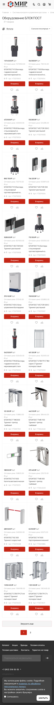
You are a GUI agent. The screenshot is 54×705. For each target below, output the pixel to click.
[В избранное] (11, 89)
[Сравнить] (17, 89)
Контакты (25, 650)
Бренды (24, 645)
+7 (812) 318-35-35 (10, 669)
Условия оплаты (37, 645)
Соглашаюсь (13, 696)
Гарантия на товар (40, 650)
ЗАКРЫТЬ (43, 698)
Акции (15, 645)
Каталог (5, 645)
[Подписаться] (47, 658)
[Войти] (44, 4)
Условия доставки (10, 650)
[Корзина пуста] (49, 4)
